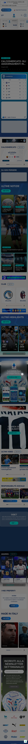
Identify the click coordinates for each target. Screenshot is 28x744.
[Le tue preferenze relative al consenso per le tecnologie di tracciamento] (25, 741)
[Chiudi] (23, 368)
